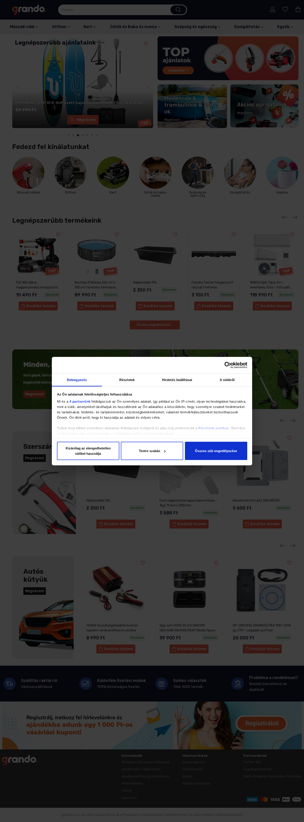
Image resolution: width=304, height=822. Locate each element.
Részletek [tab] (127, 379)
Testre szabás (149, 451)
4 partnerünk (80, 401)
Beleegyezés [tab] (77, 379)
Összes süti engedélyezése (216, 451)
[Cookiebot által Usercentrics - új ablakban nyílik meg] (227, 365)
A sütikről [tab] (227, 379)
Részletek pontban (213, 428)
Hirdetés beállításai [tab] (177, 379)
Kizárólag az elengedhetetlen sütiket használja (88, 450)
